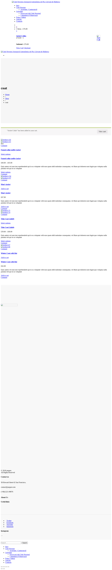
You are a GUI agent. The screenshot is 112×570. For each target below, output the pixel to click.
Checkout (27, 48)
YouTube (10, 525)
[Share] (4, 566)
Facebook (10, 523)
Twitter (9, 521)
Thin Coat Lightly (7, 219)
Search (24, 543)
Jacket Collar (21, 36)
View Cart (19, 48)
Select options (5, 154)
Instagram (10, 526)
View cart (102, 131)
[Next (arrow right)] (4, 568)
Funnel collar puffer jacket (11, 150)
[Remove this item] (17, 33)
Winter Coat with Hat (9, 253)
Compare (4, 146)
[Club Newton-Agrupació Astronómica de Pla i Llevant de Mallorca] (36, 2)
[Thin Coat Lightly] (5, 210)
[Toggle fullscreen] (6, 566)
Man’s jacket (5, 184)
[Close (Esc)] (2, 566)
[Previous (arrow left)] (2, 568)
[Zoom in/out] (8, 566)
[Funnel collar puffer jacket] (6, 140)
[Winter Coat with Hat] (5, 245)
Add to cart (5, 189)
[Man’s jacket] (6, 176)
